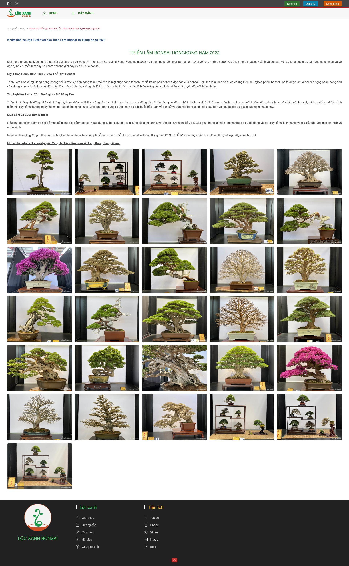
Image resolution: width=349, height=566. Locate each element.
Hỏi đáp (87, 539)
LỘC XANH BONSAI (38, 538)
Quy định (87, 532)
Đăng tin (292, 3)
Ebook (154, 525)
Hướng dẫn (89, 525)
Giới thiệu (88, 517)
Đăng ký (310, 3)
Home (53, 13)
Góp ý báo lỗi (90, 547)
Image (154, 539)
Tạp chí (154, 517)
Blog (153, 547)
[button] (39, 172)
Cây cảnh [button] (86, 13)
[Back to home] (19, 13)
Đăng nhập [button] (332, 3)
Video (154, 532)
